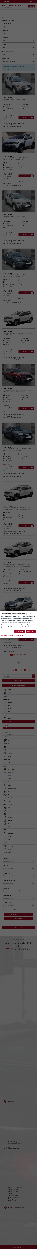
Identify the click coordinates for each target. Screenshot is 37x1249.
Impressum (19, 635)
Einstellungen (31, 631)
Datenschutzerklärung (8, 635)
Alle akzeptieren (20, 631)
